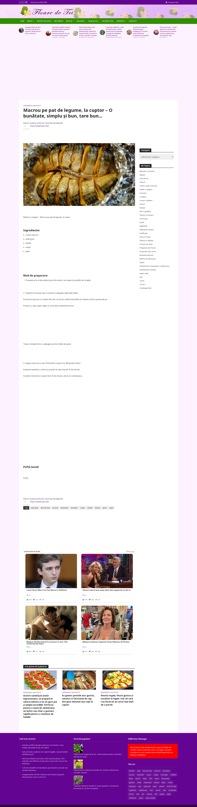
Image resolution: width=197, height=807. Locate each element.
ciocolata (164, 775)
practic (161, 786)
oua (139, 786)
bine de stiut (45, 508)
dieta (131, 779)
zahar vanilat (150, 798)
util (156, 794)
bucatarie (166, 771)
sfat (164, 790)
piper (111, 508)
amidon (132, 771)
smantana (172, 790)
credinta (173, 775)
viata (168, 794)
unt (143, 794)
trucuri (131, 794)
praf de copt (171, 786)
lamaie (97, 508)
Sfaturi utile (107, 21)
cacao (148, 775)
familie (89, 508)
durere (137, 779)
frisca (157, 779)
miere (170, 782)
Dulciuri (80, 21)
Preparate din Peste (32, 106)
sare (151, 790)
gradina (132, 782)
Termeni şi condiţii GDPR (38, 2)
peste (105, 508)
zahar (141, 798)
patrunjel (147, 786)
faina (145, 779)
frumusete (165, 779)
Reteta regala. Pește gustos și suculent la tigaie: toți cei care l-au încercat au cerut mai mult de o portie (117, 700)
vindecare (132, 798)
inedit (139, 782)
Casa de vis (93, 21)
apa (138, 771)
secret (158, 790)
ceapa (82, 508)
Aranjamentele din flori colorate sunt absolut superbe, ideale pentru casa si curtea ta (33, 30)
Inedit (29, 21)
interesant (147, 782)
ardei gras (34, 508)
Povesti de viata (44, 21)
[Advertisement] (98, 69)
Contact (133, 21)
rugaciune (132, 790)
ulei (137, 794)
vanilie (162, 794)
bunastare (64, 508)
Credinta (120, 21)
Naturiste (58, 21)
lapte (163, 782)
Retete (69, 21)
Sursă (25, 478)
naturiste (132, 786)
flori (150, 779)
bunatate (74, 508)
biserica (157, 771)
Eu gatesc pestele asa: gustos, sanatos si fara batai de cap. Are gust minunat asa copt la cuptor (78, 700)
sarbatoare (143, 790)
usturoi (149, 794)
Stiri (22, 21)
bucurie (55, 508)
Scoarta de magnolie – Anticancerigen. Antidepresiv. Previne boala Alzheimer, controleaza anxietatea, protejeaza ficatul (141, 32)
